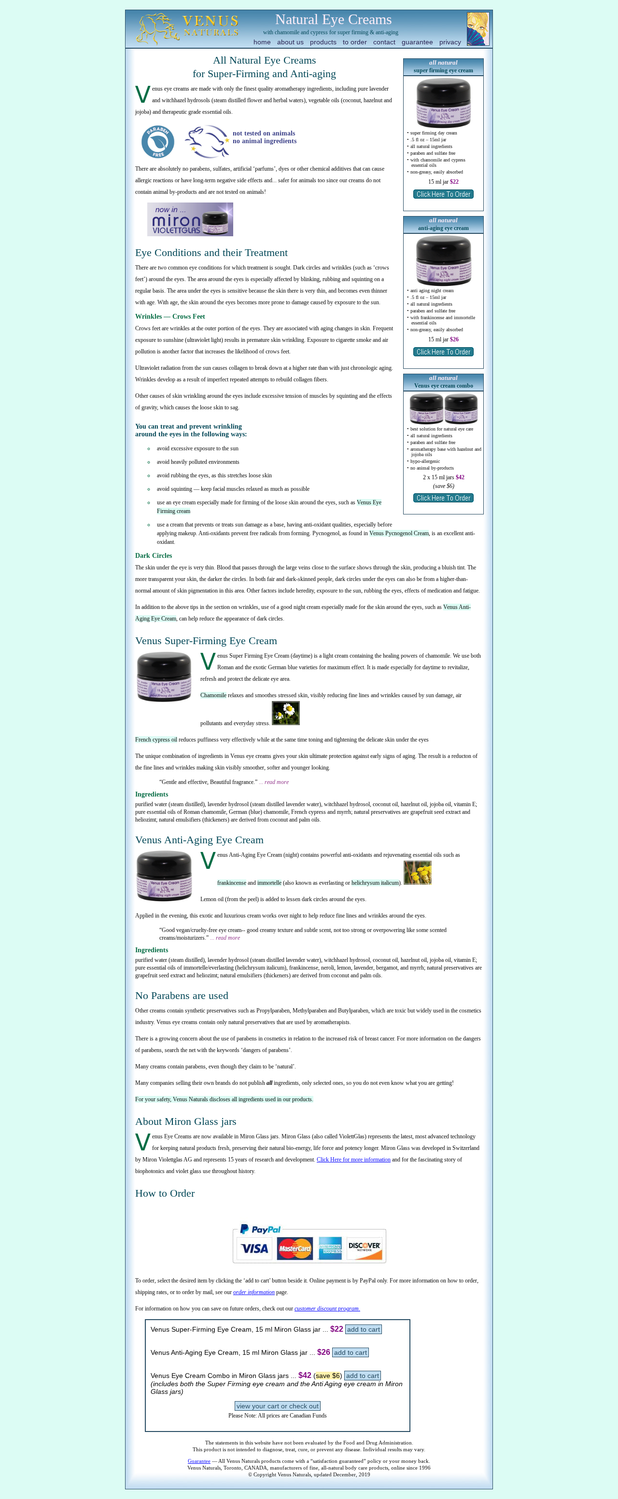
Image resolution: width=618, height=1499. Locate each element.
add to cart (363, 1329)
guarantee (417, 42)
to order (355, 42)
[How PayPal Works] (309, 1267)
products (323, 42)
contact (384, 42)
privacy (450, 42)
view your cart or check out (278, 1406)
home (262, 42)
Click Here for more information (354, 1159)
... (274, 782)
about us (290, 42)
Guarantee (199, 1461)
